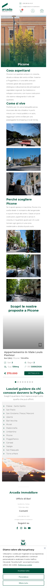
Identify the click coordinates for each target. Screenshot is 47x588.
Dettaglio (33, 373)
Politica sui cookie (25, 565)
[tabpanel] (23, 347)
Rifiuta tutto (23, 583)
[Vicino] (44, 548)
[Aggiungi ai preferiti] (40, 345)
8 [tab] (32, 382)
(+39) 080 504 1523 (23, 516)
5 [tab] (25, 382)
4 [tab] (23, 382)
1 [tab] (15, 382)
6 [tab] (27, 382)
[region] (23, 567)
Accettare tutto (23, 571)
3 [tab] (20, 382)
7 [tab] (30, 382)
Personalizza (23, 577)
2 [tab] (18, 382)
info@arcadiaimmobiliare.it (23, 519)
